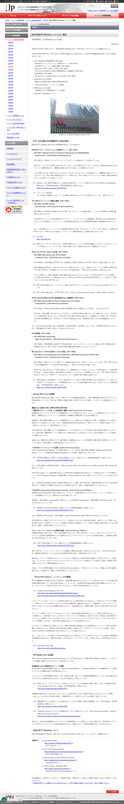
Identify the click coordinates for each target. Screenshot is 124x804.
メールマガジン (12, 154)
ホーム (13, 16)
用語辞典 (103, 11)
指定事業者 (11, 164)
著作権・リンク (54, 802)
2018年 (45, 20)
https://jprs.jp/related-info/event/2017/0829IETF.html (55, 460)
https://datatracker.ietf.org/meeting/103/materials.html (63, 752)
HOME (7, 20)
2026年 (10, 42)
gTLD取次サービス (13, 177)
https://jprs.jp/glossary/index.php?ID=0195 (52, 706)
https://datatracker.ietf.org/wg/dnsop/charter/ (59, 760)
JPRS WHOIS (90, 1)
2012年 (10, 84)
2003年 (10, 111)
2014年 (10, 78)
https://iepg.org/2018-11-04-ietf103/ (56, 769)
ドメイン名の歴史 (13, 133)
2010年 (10, 91)
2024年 (10, 48)
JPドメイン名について (37, 16)
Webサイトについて (40, 802)
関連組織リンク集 (13, 137)
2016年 (10, 73)
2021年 (10, 58)
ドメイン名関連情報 (102, 16)
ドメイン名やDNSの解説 (15, 123)
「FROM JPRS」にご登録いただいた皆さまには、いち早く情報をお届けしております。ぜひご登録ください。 (71, 783)
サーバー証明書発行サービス (16, 194)
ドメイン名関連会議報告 (34, 20)
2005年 (10, 106)
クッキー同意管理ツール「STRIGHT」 (15, 202)
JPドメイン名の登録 (70, 16)
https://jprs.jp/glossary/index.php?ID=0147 (51, 188)
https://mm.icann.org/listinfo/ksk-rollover (52, 648)
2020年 (10, 60)
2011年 (10, 88)
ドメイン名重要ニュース (15, 115)
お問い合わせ (93, 11)
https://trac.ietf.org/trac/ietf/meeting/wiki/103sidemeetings (58, 593)
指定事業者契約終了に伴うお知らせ (16, 171)
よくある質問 (113, 11)
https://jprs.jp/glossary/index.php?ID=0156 (51, 387)
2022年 (10, 55)
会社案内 (101, 1)
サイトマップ (67, 802)
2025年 (10, 45)
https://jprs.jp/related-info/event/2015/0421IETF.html (55, 510)
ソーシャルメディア (14, 159)
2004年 (10, 109)
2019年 (10, 63)
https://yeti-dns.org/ (43, 239)
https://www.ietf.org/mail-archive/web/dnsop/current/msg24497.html (61, 596)
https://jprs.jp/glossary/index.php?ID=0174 (52, 688)
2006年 (10, 103)
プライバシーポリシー (23, 802)
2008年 (10, 96)
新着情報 (10, 148)
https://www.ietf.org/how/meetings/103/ (58, 743)
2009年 (10, 93)
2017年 (10, 69)
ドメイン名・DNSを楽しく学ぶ (16, 128)
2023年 (10, 51)
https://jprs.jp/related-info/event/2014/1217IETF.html (56, 545)
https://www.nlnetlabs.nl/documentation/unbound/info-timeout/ (59, 716)
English (109, 1)
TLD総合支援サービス (14, 182)
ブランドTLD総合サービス (16, 188)
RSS (117, 1)
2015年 (10, 75)
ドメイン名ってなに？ (15, 119)
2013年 (10, 81)
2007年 (10, 99)
